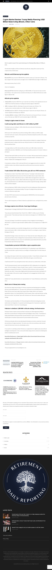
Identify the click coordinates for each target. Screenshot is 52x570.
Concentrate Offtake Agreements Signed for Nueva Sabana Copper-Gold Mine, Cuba (35, 364)
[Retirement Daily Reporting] (26, 7)
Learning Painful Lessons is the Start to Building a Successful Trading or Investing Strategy (17, 364)
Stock (5, 447)
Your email (5, 415)
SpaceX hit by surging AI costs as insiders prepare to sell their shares (28, 527)
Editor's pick (6, 437)
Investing (5, 16)
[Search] (48, 1)
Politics (5, 444)
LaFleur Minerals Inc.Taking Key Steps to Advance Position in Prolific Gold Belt (25, 388)
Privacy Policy (6, 538)
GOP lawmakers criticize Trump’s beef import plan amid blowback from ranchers (22, 1)
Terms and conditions (7, 535)
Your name (5, 409)
